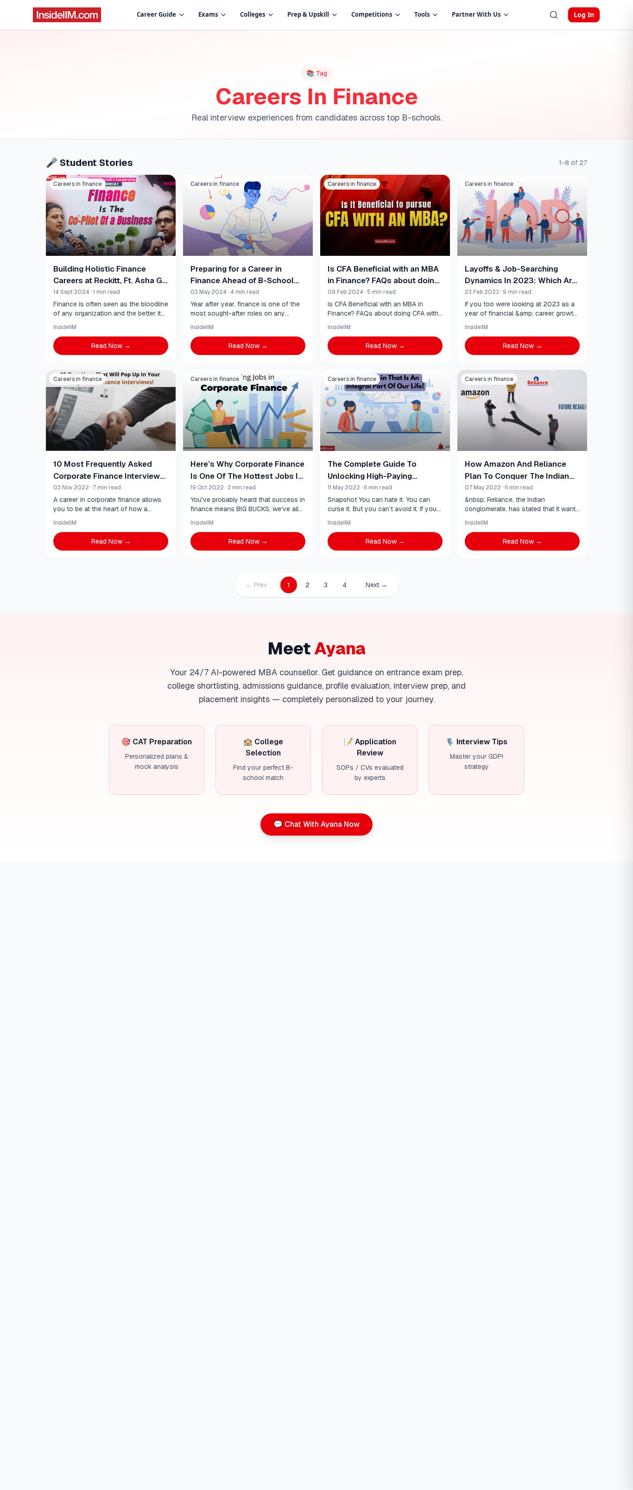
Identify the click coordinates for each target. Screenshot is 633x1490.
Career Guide (156, 14)
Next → (376, 585)
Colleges (252, 14)
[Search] (553, 14)
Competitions (371, 14)
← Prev (256, 585)
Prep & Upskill (308, 14)
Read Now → (111, 346)
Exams (208, 14)
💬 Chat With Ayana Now (316, 824)
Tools (422, 14)
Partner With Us (476, 14)
